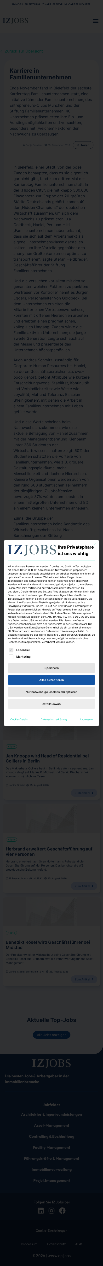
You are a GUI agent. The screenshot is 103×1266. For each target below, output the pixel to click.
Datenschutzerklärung (54, 719)
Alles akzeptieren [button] (51, 680)
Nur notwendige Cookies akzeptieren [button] (51, 692)
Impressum (86, 719)
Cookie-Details (19, 719)
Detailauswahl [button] (51, 704)
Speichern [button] (52, 668)
